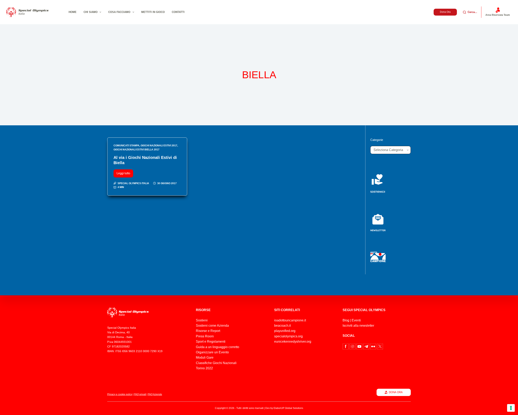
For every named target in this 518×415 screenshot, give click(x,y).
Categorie (376, 140)
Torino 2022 (204, 368)
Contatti (178, 12)
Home (72, 12)
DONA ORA (396, 392)
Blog (346, 320)
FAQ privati (140, 394)
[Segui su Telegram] (366, 346)
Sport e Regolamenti (210, 341)
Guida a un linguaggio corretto (217, 347)
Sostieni (202, 320)
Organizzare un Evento (212, 352)
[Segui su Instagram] (352, 346)
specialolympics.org (288, 336)
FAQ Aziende (155, 394)
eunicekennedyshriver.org (292, 341)
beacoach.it (282, 325)
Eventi (356, 320)
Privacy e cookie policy (119, 394)
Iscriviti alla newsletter (358, 325)
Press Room (205, 336)
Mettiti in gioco (153, 12)
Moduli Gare (204, 357)
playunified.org (284, 331)
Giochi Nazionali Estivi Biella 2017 (136, 149)
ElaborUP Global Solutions (288, 408)
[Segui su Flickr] (373, 346)
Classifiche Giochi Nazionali (216, 363)
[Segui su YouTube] (359, 346)
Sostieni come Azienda (212, 325)
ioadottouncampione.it (290, 320)
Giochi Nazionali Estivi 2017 (159, 145)
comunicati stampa (126, 145)
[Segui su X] (380, 346)
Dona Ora (445, 12)
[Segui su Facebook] (346, 346)
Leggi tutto (125, 172)
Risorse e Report (208, 331)
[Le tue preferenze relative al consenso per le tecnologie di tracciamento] (511, 408)
